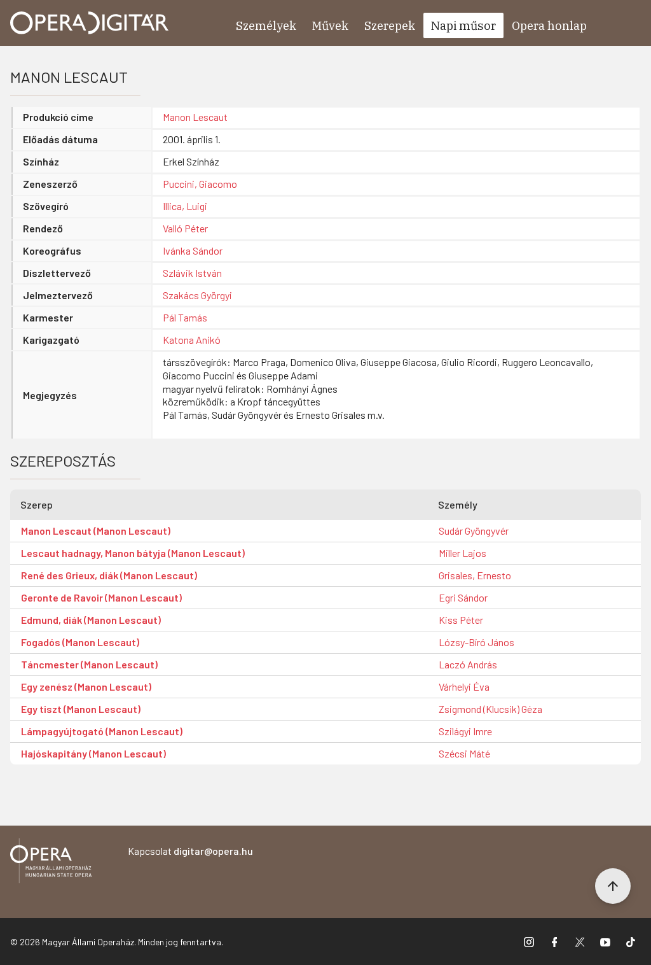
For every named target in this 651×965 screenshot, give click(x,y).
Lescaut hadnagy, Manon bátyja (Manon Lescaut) (133, 553)
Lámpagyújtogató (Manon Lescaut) (101, 731)
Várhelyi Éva (464, 686)
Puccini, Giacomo (200, 184)
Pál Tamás (185, 317)
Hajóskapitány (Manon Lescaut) (93, 753)
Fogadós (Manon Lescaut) (80, 642)
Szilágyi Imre (465, 731)
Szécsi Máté (464, 753)
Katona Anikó (192, 340)
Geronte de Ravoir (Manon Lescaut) (101, 597)
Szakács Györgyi (197, 295)
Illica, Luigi (185, 206)
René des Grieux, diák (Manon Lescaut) (109, 575)
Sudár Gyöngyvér (474, 531)
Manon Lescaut (195, 117)
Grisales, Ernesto (475, 575)
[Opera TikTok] (630, 941)
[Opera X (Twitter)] (580, 941)
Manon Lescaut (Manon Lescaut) (95, 531)
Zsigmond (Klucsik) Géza (490, 709)
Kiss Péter (461, 620)
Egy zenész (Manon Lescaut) (86, 686)
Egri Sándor (463, 597)
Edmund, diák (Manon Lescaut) (91, 620)
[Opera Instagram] (529, 941)
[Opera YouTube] (605, 941)
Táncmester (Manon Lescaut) (89, 664)
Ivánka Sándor (193, 250)
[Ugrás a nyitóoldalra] (89, 23)
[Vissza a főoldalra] (51, 862)
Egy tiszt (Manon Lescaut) (80, 709)
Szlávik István (192, 273)
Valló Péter (185, 228)
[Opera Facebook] (554, 941)
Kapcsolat (190, 851)
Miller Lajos (462, 553)
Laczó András (468, 664)
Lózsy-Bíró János (476, 642)
